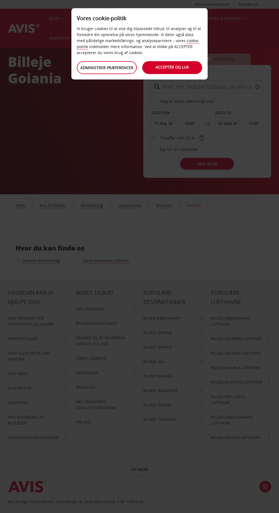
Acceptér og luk (172, 67)
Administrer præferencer (107, 67)
